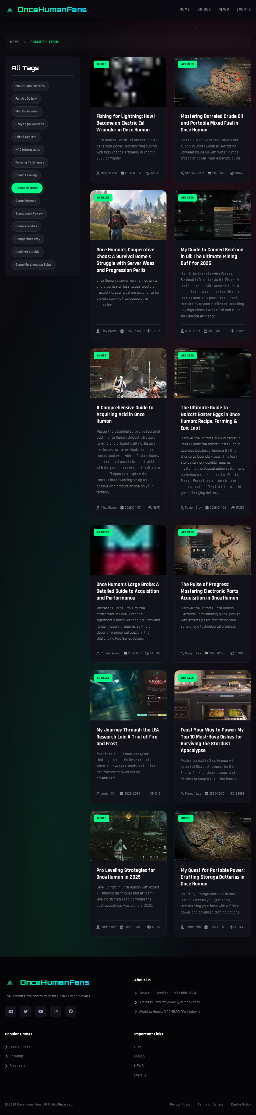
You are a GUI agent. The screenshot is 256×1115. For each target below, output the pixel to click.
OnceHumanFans (52, 9)
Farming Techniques (30, 162)
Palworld (16, 1056)
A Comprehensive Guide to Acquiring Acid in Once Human (125, 415)
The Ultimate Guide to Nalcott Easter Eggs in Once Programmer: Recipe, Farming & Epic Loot (210, 418)
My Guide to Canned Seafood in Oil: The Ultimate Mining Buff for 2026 (212, 257)
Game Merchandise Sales (34, 264)
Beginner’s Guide (28, 252)
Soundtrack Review (29, 213)
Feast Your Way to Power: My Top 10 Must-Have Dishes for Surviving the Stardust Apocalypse (212, 740)
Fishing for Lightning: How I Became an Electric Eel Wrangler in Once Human (126, 123)
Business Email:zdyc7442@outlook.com (169, 1002)
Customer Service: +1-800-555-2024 (167, 993)
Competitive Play (28, 239)
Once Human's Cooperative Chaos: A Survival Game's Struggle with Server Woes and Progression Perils (125, 260)
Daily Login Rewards (30, 124)
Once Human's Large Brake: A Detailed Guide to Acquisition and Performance (127, 591)
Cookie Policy (241, 1104)
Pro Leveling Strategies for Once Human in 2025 (125, 873)
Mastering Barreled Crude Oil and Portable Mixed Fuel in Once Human (212, 123)
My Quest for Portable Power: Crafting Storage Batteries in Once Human (212, 877)
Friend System (26, 137)
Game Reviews (26, 201)
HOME (185, 9)
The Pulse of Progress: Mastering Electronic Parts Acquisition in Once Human (209, 591)
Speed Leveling (26, 175)
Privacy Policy (180, 1104)
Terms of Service (211, 1104)
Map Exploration (27, 111)
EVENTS (244, 9)
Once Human (20, 1047)
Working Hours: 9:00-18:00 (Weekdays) (169, 1011)
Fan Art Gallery (26, 98)
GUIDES (204, 9)
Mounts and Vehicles (30, 86)
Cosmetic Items (27, 188)
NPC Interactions (28, 149)
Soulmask (17, 1065)
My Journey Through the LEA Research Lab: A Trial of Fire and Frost (127, 737)
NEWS (223, 9)
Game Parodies (26, 226)
